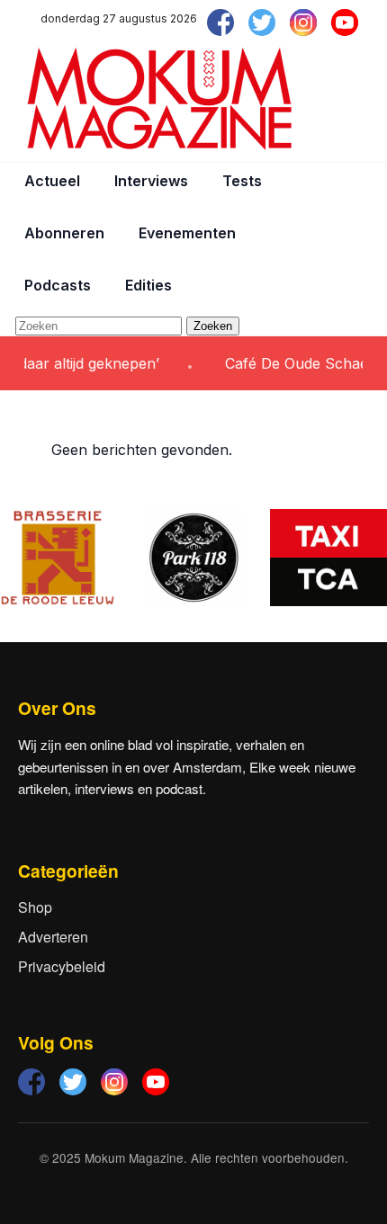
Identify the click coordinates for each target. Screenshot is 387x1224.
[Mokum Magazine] (159, 99)
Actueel (52, 181)
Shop (35, 907)
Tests (242, 181)
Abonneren (64, 233)
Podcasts (57, 285)
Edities (148, 285)
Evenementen (187, 233)
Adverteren (53, 936)
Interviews (151, 181)
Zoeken (213, 326)
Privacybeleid (61, 966)
